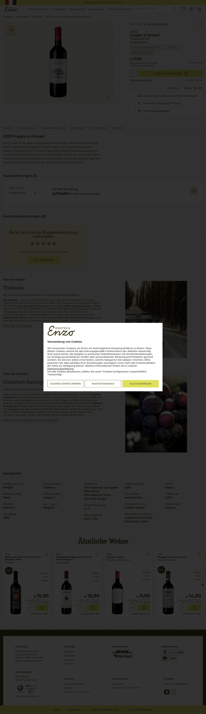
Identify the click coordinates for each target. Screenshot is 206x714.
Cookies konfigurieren (65, 383)
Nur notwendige (103, 383)
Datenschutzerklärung (60, 368)
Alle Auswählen (140, 383)
